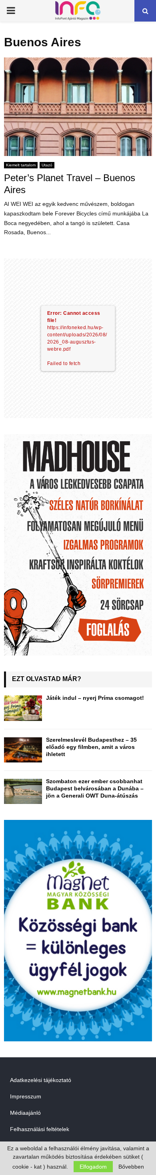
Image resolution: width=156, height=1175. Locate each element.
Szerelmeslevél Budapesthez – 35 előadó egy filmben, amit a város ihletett (91, 747)
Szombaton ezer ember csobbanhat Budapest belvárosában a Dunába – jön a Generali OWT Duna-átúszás (95, 788)
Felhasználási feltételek (39, 1129)
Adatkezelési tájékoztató (40, 1080)
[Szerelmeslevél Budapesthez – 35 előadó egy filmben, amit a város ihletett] (23, 749)
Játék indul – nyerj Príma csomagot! (95, 698)
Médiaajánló (25, 1113)
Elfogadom (93, 1166)
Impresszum (25, 1096)
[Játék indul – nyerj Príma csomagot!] (23, 708)
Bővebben (131, 1166)
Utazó (47, 165)
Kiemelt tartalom (21, 165)
